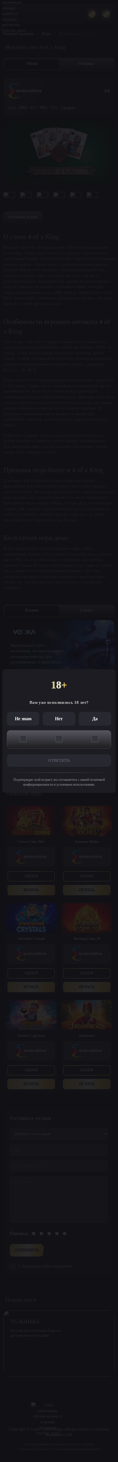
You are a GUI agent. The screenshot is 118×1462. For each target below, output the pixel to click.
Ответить (59, 760)
